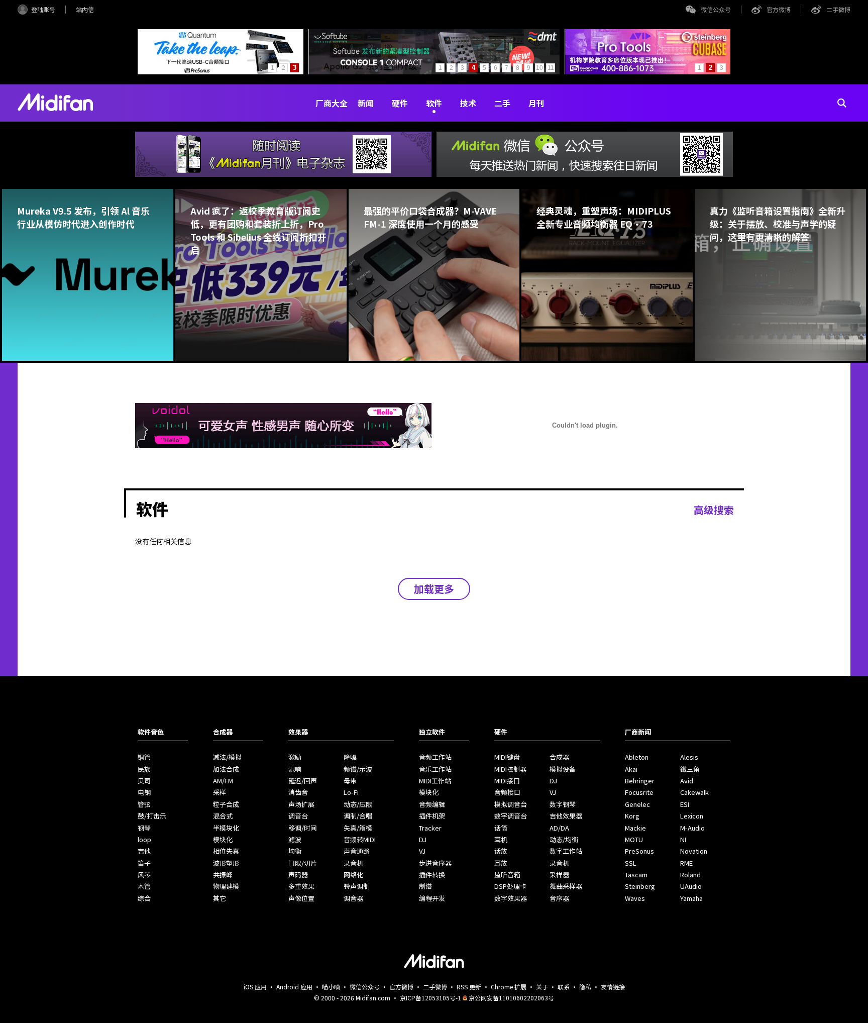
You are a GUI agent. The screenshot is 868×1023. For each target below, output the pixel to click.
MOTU (634, 839)
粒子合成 (226, 804)
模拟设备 (563, 769)
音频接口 (507, 792)
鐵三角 (690, 769)
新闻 (366, 103)
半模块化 (226, 828)
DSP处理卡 (510, 886)
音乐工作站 (435, 769)
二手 (502, 103)
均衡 (294, 851)
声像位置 (301, 898)
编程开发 (432, 898)
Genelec (637, 804)
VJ (422, 851)
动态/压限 (358, 804)
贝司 (144, 780)
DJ (422, 839)
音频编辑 (432, 804)
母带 (350, 780)
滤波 (294, 839)
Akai (631, 769)
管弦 (144, 804)
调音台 (298, 816)
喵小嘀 (331, 986)
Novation (693, 851)
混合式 (223, 816)
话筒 (500, 828)
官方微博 (779, 9)
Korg (632, 816)
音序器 (559, 898)
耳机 (500, 839)
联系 (564, 986)
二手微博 (838, 9)
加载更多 (434, 588)
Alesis (689, 757)
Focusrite (639, 792)
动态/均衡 (564, 839)
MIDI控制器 (510, 769)
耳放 (500, 863)
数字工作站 (566, 851)
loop (144, 839)
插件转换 (432, 874)
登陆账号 (43, 9)
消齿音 (298, 792)
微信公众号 (716, 9)
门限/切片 (302, 863)
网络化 (353, 874)
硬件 (400, 103)
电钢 (144, 792)
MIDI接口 (507, 780)
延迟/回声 (302, 780)
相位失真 (226, 851)
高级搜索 (714, 509)
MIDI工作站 (435, 780)
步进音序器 (435, 863)
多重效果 (301, 886)
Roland (690, 874)
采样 (219, 792)
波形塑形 (226, 863)
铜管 (144, 757)
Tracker (430, 828)
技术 (468, 103)
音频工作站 (435, 757)
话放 (500, 851)
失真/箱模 (358, 828)
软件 (434, 103)
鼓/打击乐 (152, 816)
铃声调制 (357, 886)
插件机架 (432, 816)
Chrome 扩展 (508, 986)
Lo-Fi (351, 792)
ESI (684, 804)
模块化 (223, 839)
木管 (144, 886)
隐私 (585, 986)
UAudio (691, 886)
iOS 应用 (255, 986)
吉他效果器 (566, 816)
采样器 (559, 874)
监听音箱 (507, 874)
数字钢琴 (563, 804)
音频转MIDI (360, 839)
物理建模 (226, 886)
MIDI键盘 (507, 757)
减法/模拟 (227, 757)
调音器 (353, 898)
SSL (630, 863)
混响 (294, 769)
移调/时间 (302, 828)
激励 (294, 757)
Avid (686, 780)
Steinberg (640, 886)
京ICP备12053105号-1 (430, 997)
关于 (542, 986)
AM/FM (223, 780)
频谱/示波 (358, 769)
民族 (144, 769)
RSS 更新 (469, 986)
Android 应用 (294, 986)
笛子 (144, 863)
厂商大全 (331, 103)
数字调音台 (510, 816)
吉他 (144, 851)
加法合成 (226, 769)
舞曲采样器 (566, 886)
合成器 (559, 757)
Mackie (635, 828)
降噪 (350, 757)
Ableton (636, 757)
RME (686, 863)
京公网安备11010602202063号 (511, 997)
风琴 (144, 874)
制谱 (425, 886)
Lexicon (691, 816)
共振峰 (223, 874)
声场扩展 (301, 804)
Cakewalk (694, 792)
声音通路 (357, 851)
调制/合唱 (358, 816)
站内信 (85, 9)
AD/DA (559, 828)
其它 (219, 898)
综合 (144, 898)
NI (683, 839)
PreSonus (639, 851)
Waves (635, 898)
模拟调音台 (510, 804)
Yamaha (691, 898)
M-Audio (692, 828)
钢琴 (144, 828)
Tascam (636, 874)
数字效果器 (510, 898)
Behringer (640, 780)
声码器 (298, 874)
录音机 (353, 863)
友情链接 (613, 986)
